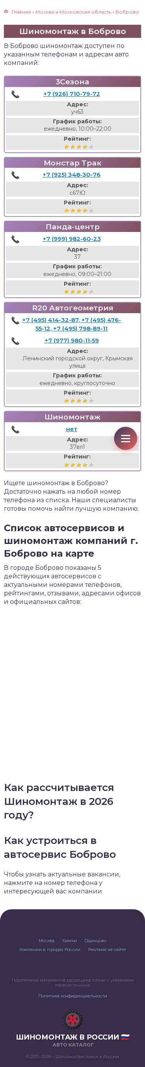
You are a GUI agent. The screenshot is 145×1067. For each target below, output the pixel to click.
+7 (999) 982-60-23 (72, 238)
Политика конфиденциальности (72, 996)
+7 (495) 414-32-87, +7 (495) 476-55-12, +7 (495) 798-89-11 (71, 324)
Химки (69, 940)
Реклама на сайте (107, 949)
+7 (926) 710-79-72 (71, 93)
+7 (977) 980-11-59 (71, 340)
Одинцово (95, 940)
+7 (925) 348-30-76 (72, 174)
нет (71, 429)
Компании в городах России (49, 949)
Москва (47, 940)
